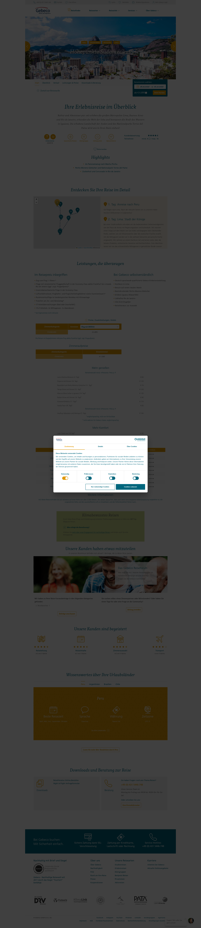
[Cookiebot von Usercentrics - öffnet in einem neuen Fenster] (136, 439)
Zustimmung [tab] (69, 446)
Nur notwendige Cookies (100, 487)
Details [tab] (100, 446)
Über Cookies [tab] (132, 446)
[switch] (89, 478)
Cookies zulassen (130, 487)
